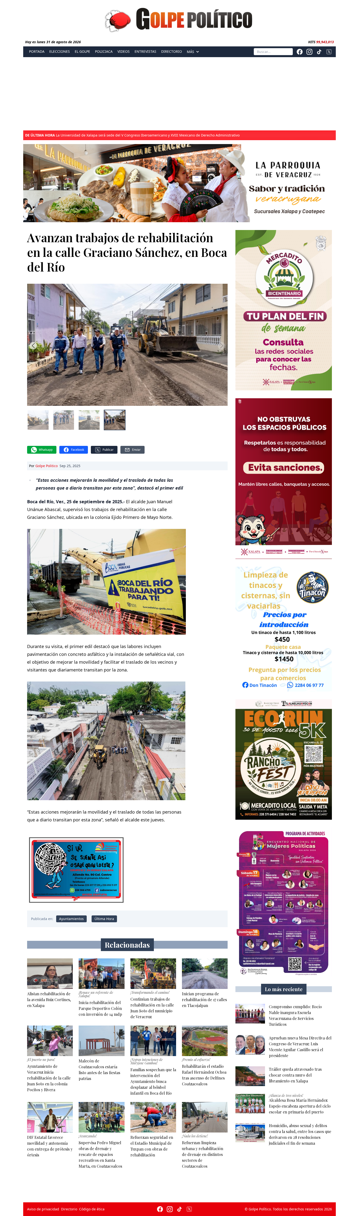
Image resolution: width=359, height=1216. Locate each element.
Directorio (171, 51)
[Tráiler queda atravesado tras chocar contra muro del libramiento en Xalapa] (250, 1076)
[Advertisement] (179, 94)
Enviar (136, 450)
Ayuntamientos (71, 918)
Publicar (108, 450)
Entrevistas (145, 51)
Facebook (77, 450)
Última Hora (104, 918)
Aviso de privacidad (43, 1209)
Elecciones (59, 51)
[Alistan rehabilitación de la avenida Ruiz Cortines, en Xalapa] (50, 973)
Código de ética (92, 1209)
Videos (123, 51)
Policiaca (104, 51)
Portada (36, 51)
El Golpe (82, 51)
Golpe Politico (46, 465)
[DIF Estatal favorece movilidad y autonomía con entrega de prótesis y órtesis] (50, 1117)
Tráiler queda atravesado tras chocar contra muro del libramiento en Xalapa (103, 135)
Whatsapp (46, 450)
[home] (179, 19)
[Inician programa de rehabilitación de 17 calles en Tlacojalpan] (205, 973)
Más (190, 52)
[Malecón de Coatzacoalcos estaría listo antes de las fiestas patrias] (101, 1041)
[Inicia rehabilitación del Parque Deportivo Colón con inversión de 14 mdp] (101, 973)
